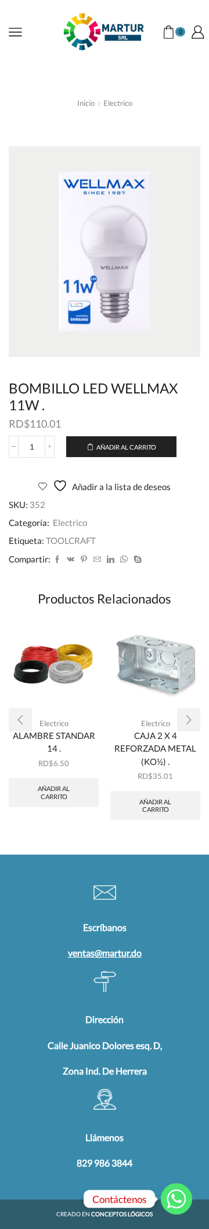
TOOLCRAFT (71, 540)
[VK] (70, 559)
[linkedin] (110, 559)
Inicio (86, 103)
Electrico (117, 103)
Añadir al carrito (126, 447)
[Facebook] (57, 559)
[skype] (136, 559)
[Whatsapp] (176, 1199)
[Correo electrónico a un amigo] (97, 559)
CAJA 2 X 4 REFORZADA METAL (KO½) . (155, 748)
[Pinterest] (84, 559)
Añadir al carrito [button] (54, 792)
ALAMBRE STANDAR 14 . (54, 741)
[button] (20, 719)
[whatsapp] (124, 559)
